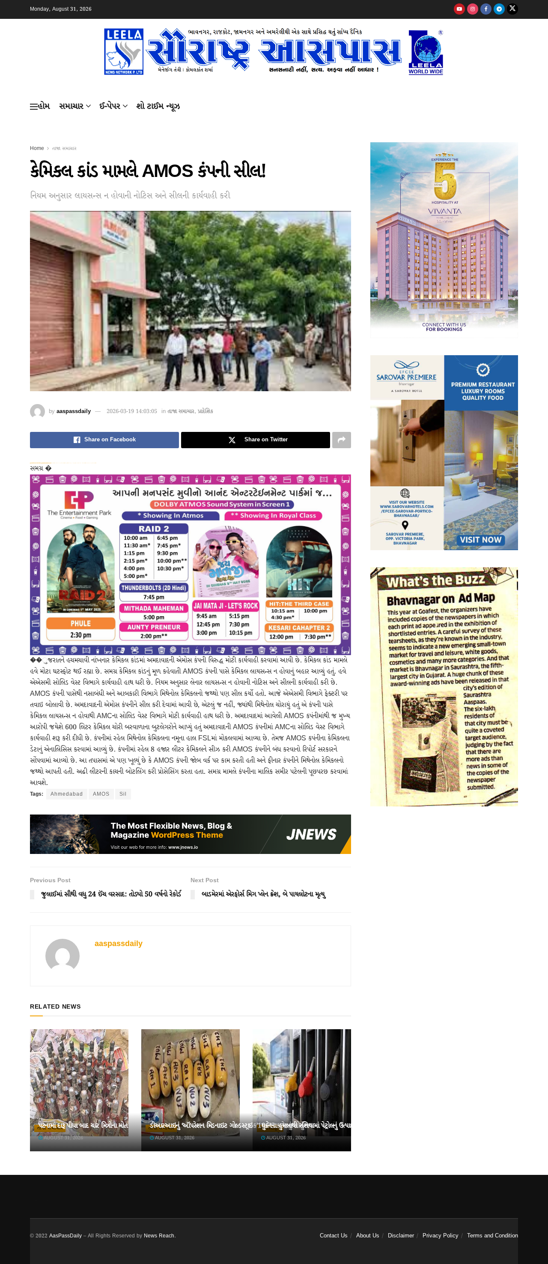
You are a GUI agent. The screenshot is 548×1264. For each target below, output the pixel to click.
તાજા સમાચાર (64, 148)
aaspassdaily (74, 411)
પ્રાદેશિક (205, 411)
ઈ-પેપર (109, 106)
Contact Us (334, 1236)
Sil (123, 794)
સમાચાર (71, 106)
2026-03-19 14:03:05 (132, 411)
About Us (367, 1236)
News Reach (159, 1236)
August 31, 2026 (62, 1138)
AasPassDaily (65, 1236)
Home (37, 148)
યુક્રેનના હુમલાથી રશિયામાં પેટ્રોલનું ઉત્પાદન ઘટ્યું (315, 1126)
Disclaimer (401, 1236)
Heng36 (40, 1200)
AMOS (101, 794)
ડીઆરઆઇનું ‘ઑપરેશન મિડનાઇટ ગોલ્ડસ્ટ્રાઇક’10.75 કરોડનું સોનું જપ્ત (231, 1126)
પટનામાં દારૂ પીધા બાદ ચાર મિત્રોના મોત (83, 1126)
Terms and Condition (492, 1236)
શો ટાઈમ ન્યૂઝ (158, 106)
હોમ (44, 106)
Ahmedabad (67, 794)
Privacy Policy (441, 1236)
